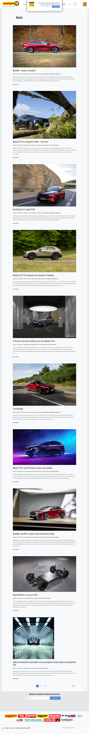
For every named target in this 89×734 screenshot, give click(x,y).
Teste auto (34, 74)
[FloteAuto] (31, 716)
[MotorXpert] (42, 716)
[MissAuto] (20, 720)
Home (3, 728)
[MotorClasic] (69, 716)
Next (74, 686)
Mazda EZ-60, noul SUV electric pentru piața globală (32, 467)
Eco (24, 471)
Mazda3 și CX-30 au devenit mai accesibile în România (33, 275)
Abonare (55, 698)
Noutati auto (27, 74)
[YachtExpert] (80, 716)
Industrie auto (27, 344)
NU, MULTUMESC (46, 6)
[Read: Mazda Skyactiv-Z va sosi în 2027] (44, 574)
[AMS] (22, 716)
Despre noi (8, 728)
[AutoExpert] (11, 716)
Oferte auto (34, 278)
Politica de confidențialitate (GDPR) (23, 728)
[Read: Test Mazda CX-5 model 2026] (44, 185)
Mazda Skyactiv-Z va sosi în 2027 (25, 594)
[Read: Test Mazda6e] (44, 384)
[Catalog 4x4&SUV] (51, 720)
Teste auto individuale (43, 74)
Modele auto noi (35, 344)
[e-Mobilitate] (34, 720)
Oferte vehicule (42, 278)
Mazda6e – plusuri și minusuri (24, 70)
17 (46, 686)
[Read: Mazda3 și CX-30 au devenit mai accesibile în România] (44, 251)
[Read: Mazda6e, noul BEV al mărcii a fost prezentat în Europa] (44, 509)
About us (13, 728)
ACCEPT (56, 6)
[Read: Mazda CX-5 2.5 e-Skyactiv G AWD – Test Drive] (44, 114)
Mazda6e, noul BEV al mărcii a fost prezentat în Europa (33, 533)
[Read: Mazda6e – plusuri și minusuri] (44, 46)
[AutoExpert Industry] (67, 720)
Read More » (16, 84)
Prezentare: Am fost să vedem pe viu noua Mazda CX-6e (34, 340)
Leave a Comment (18, 74)
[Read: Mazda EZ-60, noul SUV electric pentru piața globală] (44, 447)
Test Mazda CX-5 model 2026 (24, 209)
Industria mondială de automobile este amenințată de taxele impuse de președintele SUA (44, 663)
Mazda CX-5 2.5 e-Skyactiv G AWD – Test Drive (30, 141)
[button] (70, 4)
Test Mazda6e (18, 408)
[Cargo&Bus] (55, 716)
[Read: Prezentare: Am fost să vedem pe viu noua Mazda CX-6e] (44, 316)
